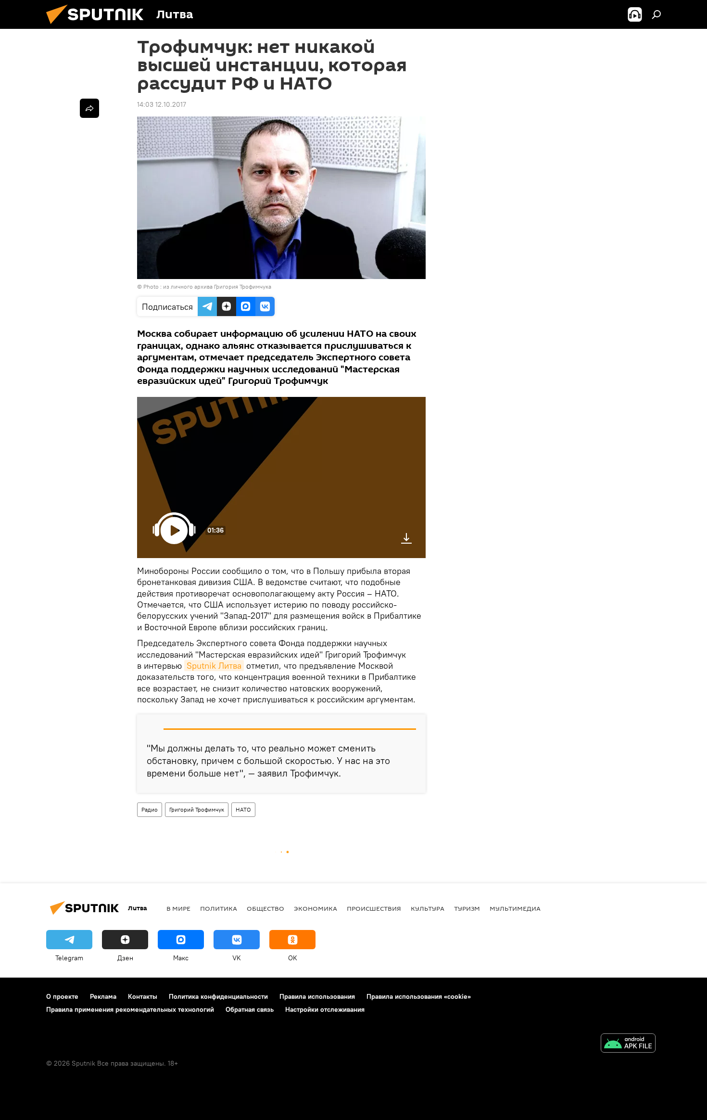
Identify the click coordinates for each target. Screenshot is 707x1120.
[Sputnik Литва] (98, 26)
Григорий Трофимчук (196, 809)
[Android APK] (628, 1044)
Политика (218, 908)
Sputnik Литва (214, 665)
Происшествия (374, 908)
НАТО (243, 809)
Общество (265, 908)
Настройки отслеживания (325, 1009)
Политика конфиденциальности (218, 996)
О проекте (62, 996)
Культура (427, 908)
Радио (149, 809)
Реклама (103, 996)
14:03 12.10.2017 (161, 104)
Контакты (142, 996)
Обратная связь (250, 1009)
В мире (178, 908)
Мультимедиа (515, 908)
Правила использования (317, 996)
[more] (89, 108)
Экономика (315, 908)
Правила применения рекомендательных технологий (130, 1009)
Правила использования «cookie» (418, 996)
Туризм (467, 908)
